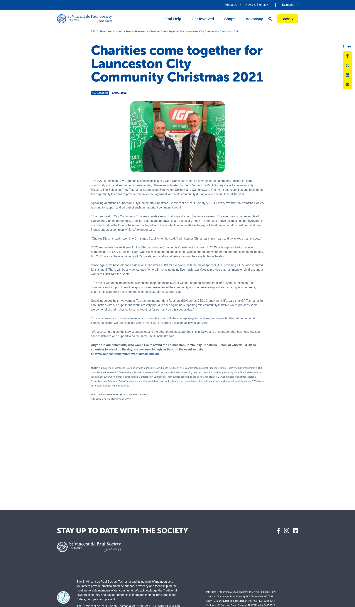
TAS (93, 31)
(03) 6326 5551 (265, 596)
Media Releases (135, 31)
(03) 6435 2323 (267, 605)
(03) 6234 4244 (267, 601)
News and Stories (111, 31)
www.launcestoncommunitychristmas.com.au (127, 353)
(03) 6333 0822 (268, 592)
